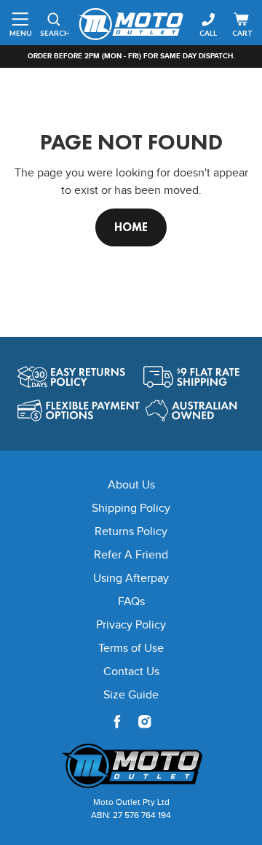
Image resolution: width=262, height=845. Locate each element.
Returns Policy (131, 532)
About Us (131, 485)
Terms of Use (131, 648)
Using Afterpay (131, 578)
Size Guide (131, 695)
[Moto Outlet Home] (131, 766)
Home (131, 227)
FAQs (131, 602)
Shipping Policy (131, 508)
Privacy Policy (131, 625)
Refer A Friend (131, 555)
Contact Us (131, 672)
